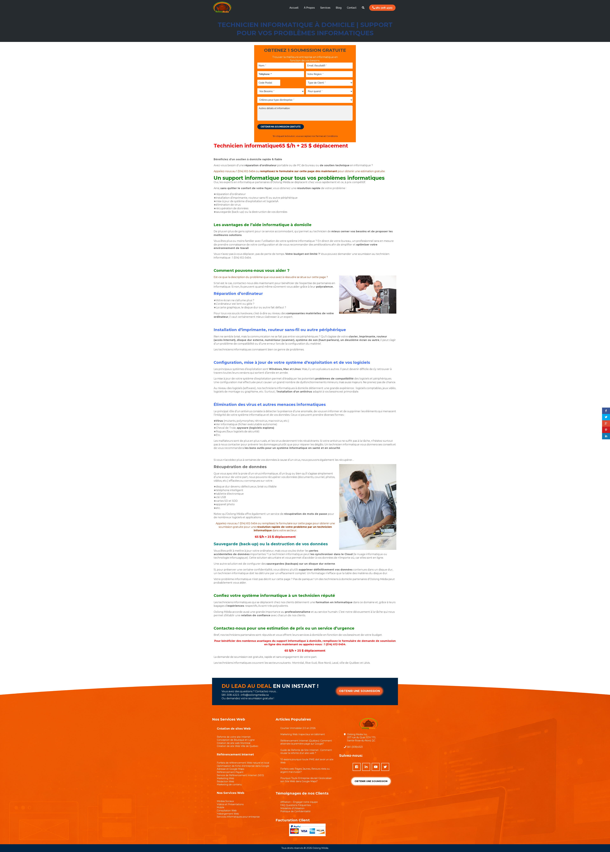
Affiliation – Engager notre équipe (299, 802)
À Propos (309, 7)
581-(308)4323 (355, 746)
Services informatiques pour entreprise (238, 816)
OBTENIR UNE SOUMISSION (359, 691)
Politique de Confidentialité (295, 811)
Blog (339, 7)
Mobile (220, 807)
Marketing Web (225, 778)
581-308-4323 (383, 7)
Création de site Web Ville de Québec (237, 746)
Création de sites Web (234, 728)
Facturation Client (293, 820)
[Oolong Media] (222, 13)
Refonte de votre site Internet (234, 736)
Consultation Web (227, 810)
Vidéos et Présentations (230, 804)
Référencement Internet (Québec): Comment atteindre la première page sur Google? (306, 742)
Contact (351, 7)
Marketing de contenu (229, 784)
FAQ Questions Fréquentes (295, 805)
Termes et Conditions (327, 136)
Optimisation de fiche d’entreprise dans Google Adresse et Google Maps (243, 768)
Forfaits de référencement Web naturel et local (243, 762)
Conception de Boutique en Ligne (236, 739)
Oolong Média (320, 848)
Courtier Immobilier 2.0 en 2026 (297, 728)
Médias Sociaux (225, 801)
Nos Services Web (230, 793)
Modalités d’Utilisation (292, 808)
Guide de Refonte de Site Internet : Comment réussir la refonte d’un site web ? (306, 752)
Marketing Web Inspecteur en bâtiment (302, 734)
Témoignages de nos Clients (302, 793)
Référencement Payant (230, 772)
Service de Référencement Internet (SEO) (240, 775)
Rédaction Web (225, 781)
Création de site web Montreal (233, 743)
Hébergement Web (228, 813)
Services (325, 7)
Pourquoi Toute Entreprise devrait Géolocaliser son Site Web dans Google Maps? (306, 780)
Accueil (293, 7)
